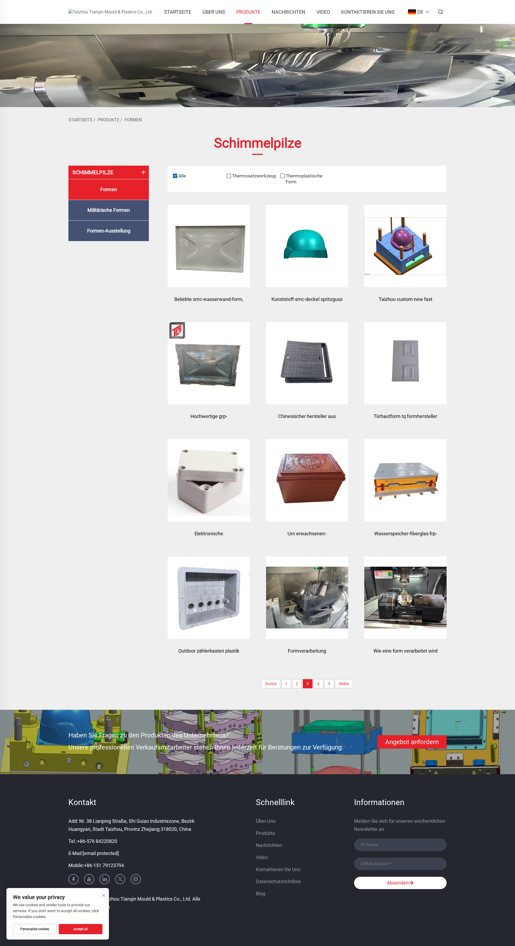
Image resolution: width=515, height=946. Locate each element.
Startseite (177, 12)
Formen (133, 119)
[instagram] (136, 879)
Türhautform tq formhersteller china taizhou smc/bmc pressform (405, 418)
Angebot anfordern (412, 742)
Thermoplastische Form (304, 178)
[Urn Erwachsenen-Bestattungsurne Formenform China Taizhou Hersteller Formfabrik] (307, 480)
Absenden (398, 883)
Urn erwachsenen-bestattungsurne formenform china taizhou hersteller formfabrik (307, 536)
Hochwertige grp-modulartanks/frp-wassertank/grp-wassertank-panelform (209, 418)
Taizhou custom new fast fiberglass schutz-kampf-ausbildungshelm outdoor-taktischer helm (405, 301)
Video (323, 12)
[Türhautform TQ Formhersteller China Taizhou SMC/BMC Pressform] (405, 363)
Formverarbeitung (307, 651)
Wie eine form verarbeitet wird (405, 651)
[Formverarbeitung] (307, 597)
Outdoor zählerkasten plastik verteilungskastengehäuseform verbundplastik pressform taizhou (208, 653)
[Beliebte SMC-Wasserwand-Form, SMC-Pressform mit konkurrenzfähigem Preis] (209, 246)
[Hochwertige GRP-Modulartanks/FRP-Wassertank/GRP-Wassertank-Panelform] (209, 363)
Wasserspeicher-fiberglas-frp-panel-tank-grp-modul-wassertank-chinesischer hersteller (405, 536)
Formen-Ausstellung (108, 231)
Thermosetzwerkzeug (254, 176)
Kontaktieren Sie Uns (368, 12)
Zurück (271, 684)
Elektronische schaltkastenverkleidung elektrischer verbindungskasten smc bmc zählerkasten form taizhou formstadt (208, 536)
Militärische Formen (108, 210)
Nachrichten (288, 12)
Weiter (344, 684)
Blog (260, 893)
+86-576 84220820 (97, 841)
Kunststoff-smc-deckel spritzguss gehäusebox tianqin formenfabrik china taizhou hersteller (307, 301)
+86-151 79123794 (104, 865)
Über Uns (214, 12)
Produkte (248, 12)
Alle (182, 176)
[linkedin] (105, 879)
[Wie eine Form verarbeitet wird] (405, 597)
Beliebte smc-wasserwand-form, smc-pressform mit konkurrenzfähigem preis (208, 301)
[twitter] (120, 879)
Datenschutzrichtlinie (278, 881)
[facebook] (73, 879)
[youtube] (89, 879)
